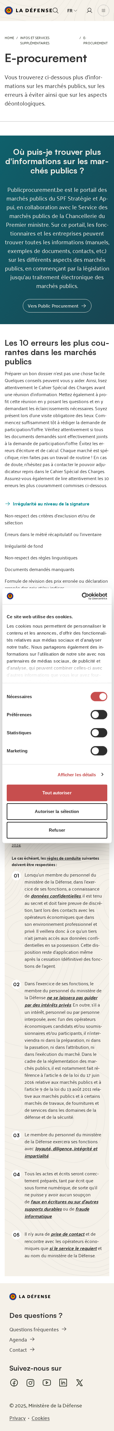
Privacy (17, 1418)
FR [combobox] (69, 10)
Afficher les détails (77, 774)
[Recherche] (55, 10)
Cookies (41, 1418)
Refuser (57, 830)
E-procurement (95, 40)
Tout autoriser (56, 792)
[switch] (99, 714)
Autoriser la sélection (57, 811)
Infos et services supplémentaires (34, 40)
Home (9, 37)
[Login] (89, 10)
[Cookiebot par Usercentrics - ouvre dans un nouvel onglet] (82, 596)
